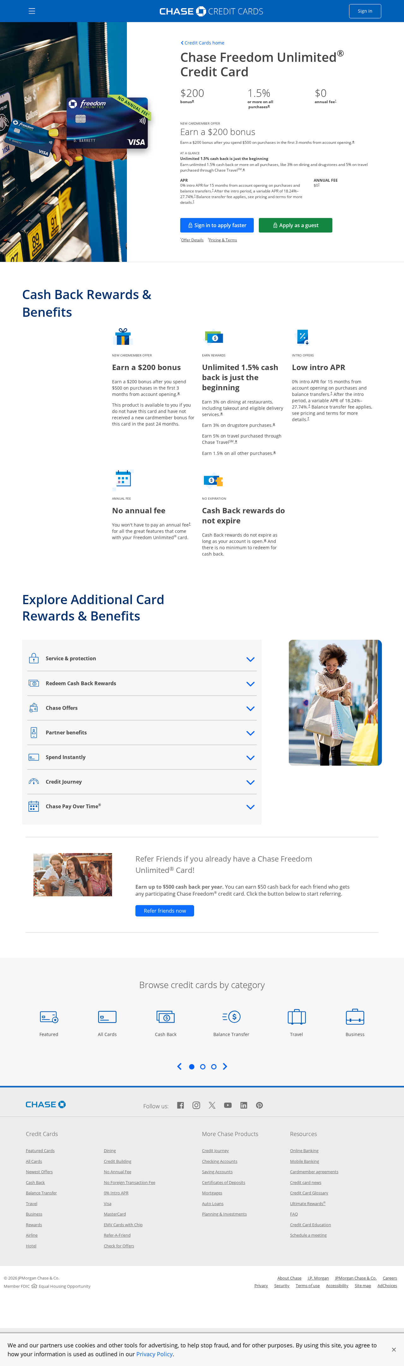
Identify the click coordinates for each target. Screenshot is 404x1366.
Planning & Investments (224, 1214)
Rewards (34, 1225)
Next (225, 1066)
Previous (179, 1066)
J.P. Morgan (318, 1278)
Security (281, 1285)
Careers (390, 1278)
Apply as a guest (305, 227)
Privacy (261, 1285)
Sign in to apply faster (224, 227)
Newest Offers (39, 1172)
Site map (363, 1285)
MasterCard (115, 1214)
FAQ (294, 1214)
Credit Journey (215, 1150)
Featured (49, 1034)
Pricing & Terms (223, 240)
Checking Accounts (219, 1161)
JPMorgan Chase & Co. (356, 1278)
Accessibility (337, 1285)
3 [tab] (213, 1066)
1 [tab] (191, 1066)
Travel (299, 1034)
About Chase (289, 1278)
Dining (110, 1150)
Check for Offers (119, 1246)
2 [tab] (202, 1066)
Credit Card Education (310, 1225)
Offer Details (192, 240)
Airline (32, 1235)
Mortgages (212, 1193)
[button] (393, 1349)
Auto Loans (212, 1203)
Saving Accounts (217, 1172)
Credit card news (305, 1182)
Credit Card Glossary (309, 1193)
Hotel (31, 1246)
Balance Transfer (231, 1034)
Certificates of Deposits (223, 1182)
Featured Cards (40, 1150)
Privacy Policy (154, 1354)
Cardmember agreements (314, 1172)
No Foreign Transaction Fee (129, 1182)
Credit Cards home (204, 43)
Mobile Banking (304, 1161)
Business (356, 1034)
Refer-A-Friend (117, 1235)
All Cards (108, 1034)
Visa (107, 1203)
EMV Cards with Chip (123, 1225)
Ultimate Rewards (307, 1203)
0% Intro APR (116, 1193)
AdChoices (387, 1285)
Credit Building (117, 1161)
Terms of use (308, 1285)
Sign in (369, 11)
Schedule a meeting (308, 1235)
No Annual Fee (117, 1172)
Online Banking (304, 1150)
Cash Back (166, 1034)
